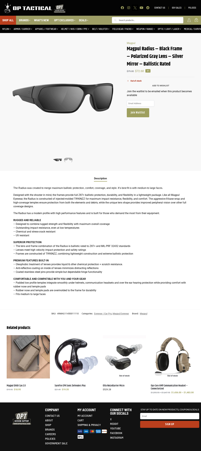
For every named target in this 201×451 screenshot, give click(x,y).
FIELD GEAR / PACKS (122, 28)
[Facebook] (122, 8)
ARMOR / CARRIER (22, 28)
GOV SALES (176, 7)
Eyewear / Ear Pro (103, 313)
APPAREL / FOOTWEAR (45, 28)
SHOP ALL (8, 20)
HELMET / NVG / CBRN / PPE (74, 28)
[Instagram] (129, 8)
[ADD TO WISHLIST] (46, 339)
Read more (124, 396)
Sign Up (169, 424)
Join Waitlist (138, 113)
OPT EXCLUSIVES (64, 20)
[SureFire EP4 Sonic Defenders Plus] (76, 356)
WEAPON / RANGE (144, 28)
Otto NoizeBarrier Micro (113, 385)
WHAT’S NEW (41, 20)
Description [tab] (100, 178)
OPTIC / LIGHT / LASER (168, 28)
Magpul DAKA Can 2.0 (16, 385)
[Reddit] (148, 8)
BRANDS (24, 20)
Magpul (131, 43)
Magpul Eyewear (121, 313)
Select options (28, 396)
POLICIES (192, 7)
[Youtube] (141, 8)
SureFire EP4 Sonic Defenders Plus (70, 385)
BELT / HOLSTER (100, 28)
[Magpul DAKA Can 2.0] (28, 356)
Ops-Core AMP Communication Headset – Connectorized (169, 387)
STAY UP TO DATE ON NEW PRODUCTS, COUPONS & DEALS (170, 409)
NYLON (5, 28)
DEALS (82, 20)
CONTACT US (159, 7)
